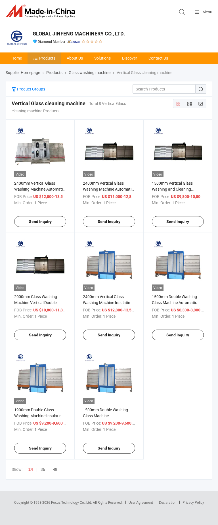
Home (16, 58)
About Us (75, 58)
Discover (129, 58)
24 (30, 469)
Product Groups (30, 89)
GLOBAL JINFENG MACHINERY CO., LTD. (79, 34)
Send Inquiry (40, 221)
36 (43, 469)
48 (55, 469)
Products (47, 58)
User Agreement (141, 502)
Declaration (168, 502)
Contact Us (158, 58)
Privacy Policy (193, 502)
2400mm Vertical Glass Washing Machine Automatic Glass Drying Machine (108, 189)
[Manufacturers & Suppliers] (41, 11)
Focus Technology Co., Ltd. (72, 502)
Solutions (102, 58)
